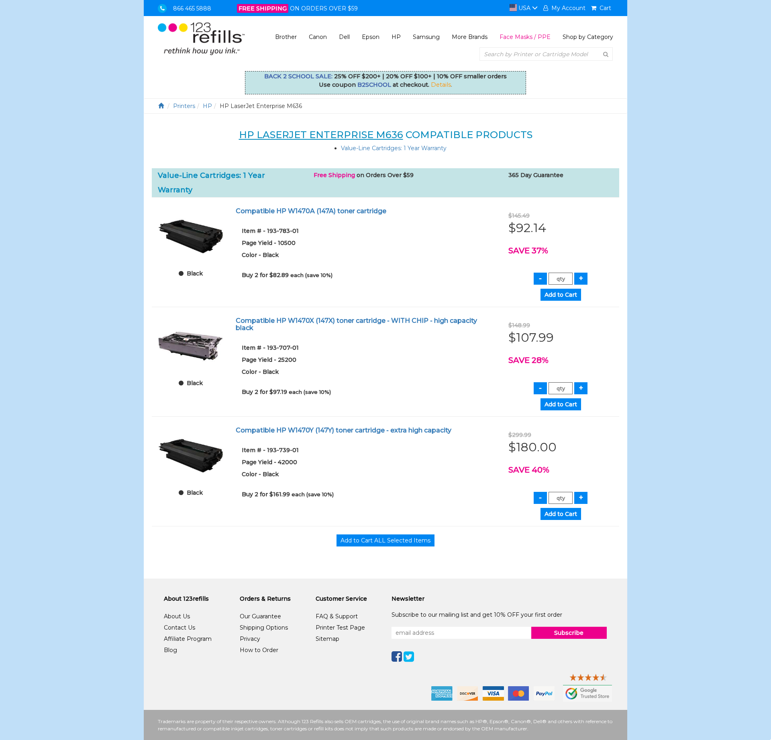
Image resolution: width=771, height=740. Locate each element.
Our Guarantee (260, 616)
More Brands (469, 37)
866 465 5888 (192, 8)
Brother (286, 37)
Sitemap (327, 638)
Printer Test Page (340, 627)
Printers (184, 106)
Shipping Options (264, 627)
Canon (318, 37)
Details (441, 84)
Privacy (250, 638)
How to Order (259, 650)
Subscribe (568, 632)
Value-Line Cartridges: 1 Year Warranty (394, 148)
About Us (177, 616)
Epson (370, 37)
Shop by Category (588, 37)
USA (524, 8)
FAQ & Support (337, 616)
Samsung (426, 37)
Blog (170, 650)
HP (396, 37)
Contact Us (179, 627)
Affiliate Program (188, 638)
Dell (344, 37)
